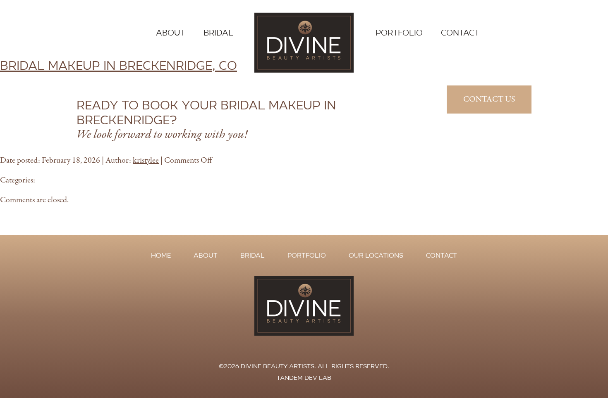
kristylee (146, 160)
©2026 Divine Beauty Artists (266, 366)
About (170, 32)
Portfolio (399, 32)
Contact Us (489, 99)
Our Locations (376, 255)
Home (161, 255)
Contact (460, 32)
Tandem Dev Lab (304, 378)
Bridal (218, 32)
